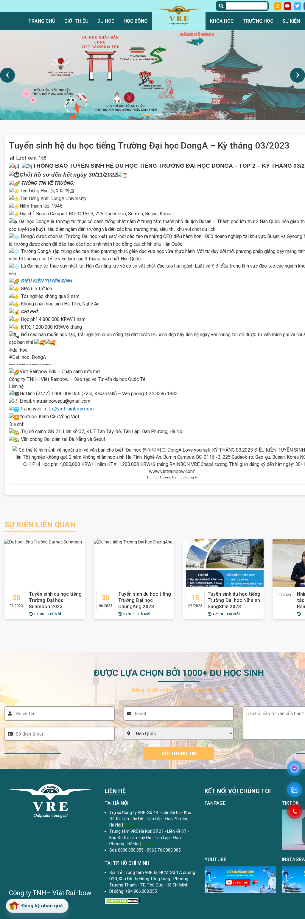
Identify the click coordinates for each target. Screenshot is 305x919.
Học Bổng (135, 21)
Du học (106, 21)
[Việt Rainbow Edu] (178, 15)
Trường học (258, 21)
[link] (68, 409)
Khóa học (222, 21)
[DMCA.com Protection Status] (122, 900)
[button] (146, 114)
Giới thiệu (76, 21)
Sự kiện (291, 21)
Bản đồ (148, 844)
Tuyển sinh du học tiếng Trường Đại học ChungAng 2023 (144, 600)
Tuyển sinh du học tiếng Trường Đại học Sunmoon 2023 (55, 600)
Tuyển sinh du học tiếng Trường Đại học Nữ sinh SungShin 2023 (234, 600)
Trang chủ (41, 21)
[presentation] (7, 75)
